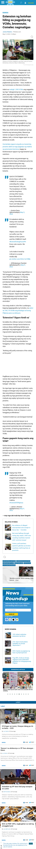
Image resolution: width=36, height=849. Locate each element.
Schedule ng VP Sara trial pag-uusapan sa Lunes (17, 788)
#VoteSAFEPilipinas (16, 503)
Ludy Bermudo (6, 829)
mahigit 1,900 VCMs (16, 89)
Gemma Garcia (6, 791)
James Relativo (7, 32)
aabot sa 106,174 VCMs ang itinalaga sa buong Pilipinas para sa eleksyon (18, 310)
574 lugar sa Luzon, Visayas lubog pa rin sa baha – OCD (17, 727)
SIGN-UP (11, 614)
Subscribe (31, 3)
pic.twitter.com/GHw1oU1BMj (19, 259)
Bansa (5, 13)
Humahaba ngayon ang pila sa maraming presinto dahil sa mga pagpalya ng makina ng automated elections (17, 146)
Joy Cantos (6, 731)
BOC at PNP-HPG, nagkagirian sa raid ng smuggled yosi (18, 825)
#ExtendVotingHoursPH (17, 242)
